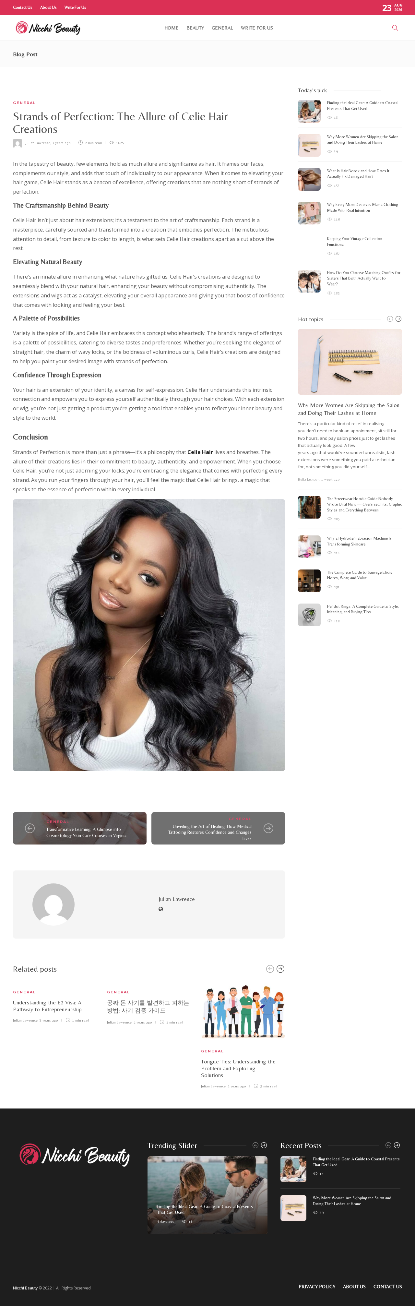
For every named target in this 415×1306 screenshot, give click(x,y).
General (222, 27)
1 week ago (330, 479)
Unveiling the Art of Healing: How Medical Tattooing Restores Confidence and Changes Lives (210, 832)
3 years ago (61, 143)
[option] (55, 1001)
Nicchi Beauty (25, 1288)
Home (171, 27)
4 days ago (165, 1221)
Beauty (195, 27)
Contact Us (22, 7)
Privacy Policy (317, 1286)
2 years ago (143, 1022)
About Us (48, 7)
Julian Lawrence (38, 143)
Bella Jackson (308, 479)
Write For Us (75, 7)
